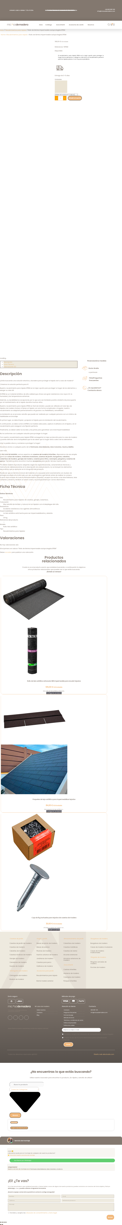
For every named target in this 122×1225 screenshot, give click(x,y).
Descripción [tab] (8, 362)
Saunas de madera (17, 966)
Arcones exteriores (70, 955)
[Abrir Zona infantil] (65, 25)
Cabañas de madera (17, 951)
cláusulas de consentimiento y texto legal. (41, 1213)
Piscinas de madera (44, 951)
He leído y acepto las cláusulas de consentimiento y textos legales (88, 1034)
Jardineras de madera (45, 958)
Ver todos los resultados (19, 1128)
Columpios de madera (71, 977)
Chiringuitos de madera (18, 975)
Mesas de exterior (43, 947)
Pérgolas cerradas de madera (98, 963)
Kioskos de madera (17, 979)
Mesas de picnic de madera (47, 943)
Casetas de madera (17, 947)
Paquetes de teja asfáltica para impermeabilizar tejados (54, 799)
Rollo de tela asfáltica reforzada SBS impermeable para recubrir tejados (54, 681)
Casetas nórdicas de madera (21, 955)
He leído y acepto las (33, 1213)
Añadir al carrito (75, 98)
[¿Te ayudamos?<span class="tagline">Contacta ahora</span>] (84, 388)
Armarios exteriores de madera (71, 959)
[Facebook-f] (10, 1017)
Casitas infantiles (69, 969)
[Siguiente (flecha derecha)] (2, 1224)
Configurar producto (54, 693)
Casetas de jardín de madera (21, 943)
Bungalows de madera (98, 943)
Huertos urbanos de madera (47, 955)
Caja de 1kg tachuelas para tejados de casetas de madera (54, 917)
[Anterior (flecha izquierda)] (0, 1224)
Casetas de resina (70, 951)
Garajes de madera (17, 958)
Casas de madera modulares (101, 947)
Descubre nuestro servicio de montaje (22, 1155)
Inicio (2, 30)
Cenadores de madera (18, 962)
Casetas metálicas (70, 947)
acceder (8, 552)
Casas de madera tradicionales (97, 952)
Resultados (14, 1122)
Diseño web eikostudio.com (104, 1054)
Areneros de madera (71, 973)
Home (3, 35)
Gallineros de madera (45, 966)
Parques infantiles (70, 981)
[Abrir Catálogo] (52, 25)
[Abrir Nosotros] (95, 25)
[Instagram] (15, 1017)
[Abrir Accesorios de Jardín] (84, 25)
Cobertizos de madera (71, 943)
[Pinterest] (26, 1017)
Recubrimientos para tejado (15, 30)
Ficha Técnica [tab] (9, 364)
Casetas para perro (44, 962)
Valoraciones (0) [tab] (10, 367)
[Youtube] (21, 1017)
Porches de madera (97, 967)
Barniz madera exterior (45, 981)
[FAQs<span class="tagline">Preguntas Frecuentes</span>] (85, 378)
